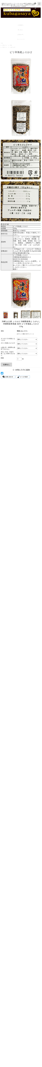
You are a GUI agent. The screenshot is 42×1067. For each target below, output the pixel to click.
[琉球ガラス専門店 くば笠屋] (21, 8)
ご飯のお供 (12, 47)
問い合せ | (20, 29)
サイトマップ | (20, 39)
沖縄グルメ (4, 45)
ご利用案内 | (20, 25)
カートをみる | (32, 10)
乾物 (11, 45)
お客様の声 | (20, 34)
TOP (2, 43)
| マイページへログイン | (35, 5)
